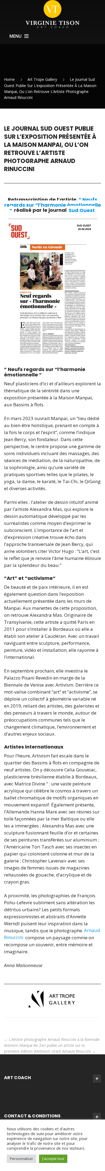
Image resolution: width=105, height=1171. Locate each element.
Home (9, 79)
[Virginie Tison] (52, 13)
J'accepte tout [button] (53, 1158)
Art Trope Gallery (42, 79)
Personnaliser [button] (21, 1158)
